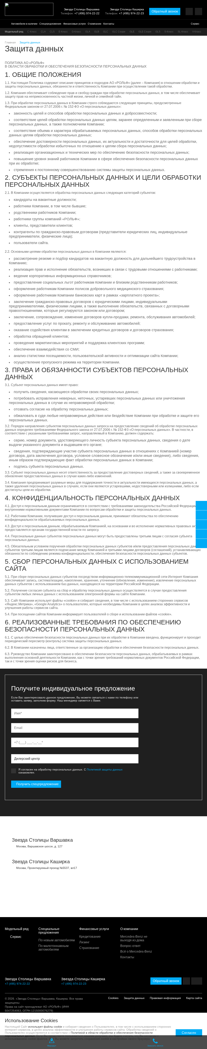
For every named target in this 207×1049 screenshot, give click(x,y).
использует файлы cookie (45, 1026)
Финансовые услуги (74, 23)
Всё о (136, 951)
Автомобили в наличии (24, 23)
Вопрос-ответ (130, 946)
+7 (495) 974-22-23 (131, 13)
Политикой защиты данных (105, 769)
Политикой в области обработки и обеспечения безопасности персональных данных (79, 1034)
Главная (10, 42)
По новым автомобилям (56, 940)
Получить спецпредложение (37, 784)
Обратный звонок (165, 11)
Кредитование (90, 936)
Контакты (108, 23)
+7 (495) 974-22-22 (86, 13)
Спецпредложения (50, 23)
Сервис (195, 23)
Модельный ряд (14, 31)
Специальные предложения (48, 930)
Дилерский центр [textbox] (27, 758)
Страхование (89, 948)
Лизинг (84, 942)
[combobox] (74, 758)
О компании (94, 23)
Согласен (189, 1032)
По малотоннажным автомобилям (53, 947)
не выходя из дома (133, 938)
